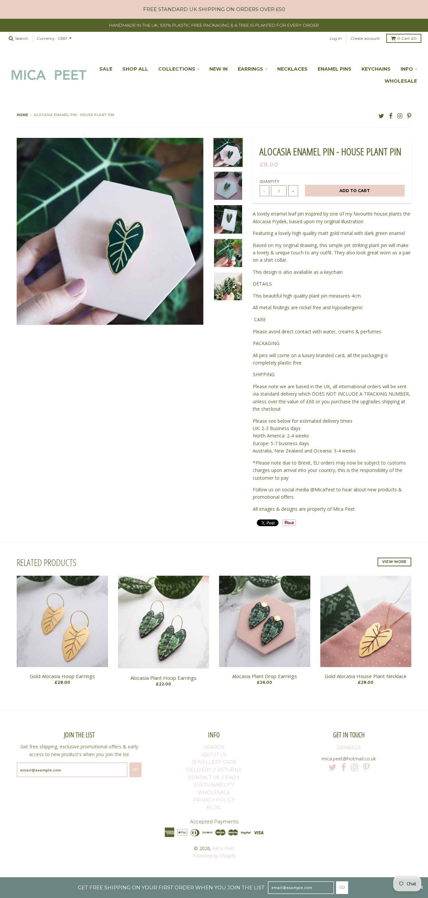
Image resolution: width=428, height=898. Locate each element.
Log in (336, 38)
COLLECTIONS (176, 69)
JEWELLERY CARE (214, 762)
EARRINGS (250, 69)
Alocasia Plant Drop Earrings (264, 676)
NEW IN (218, 69)
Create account (365, 38)
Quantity (269, 181)
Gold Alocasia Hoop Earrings (62, 676)
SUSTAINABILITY (214, 785)
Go (342, 887)
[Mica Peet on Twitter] (381, 115)
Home (22, 115)
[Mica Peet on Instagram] (399, 115)
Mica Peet (223, 848)
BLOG (214, 808)
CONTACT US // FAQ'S (214, 777)
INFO (407, 69)
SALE (105, 69)
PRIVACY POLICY (214, 800)
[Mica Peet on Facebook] (391, 115)
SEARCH (214, 747)
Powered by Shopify (214, 855)
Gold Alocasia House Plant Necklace (366, 676)
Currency (46, 38)
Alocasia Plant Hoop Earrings (163, 677)
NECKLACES (292, 69)
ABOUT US (214, 755)
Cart (407, 38)
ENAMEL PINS (334, 69)
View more (394, 561)
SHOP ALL (135, 69)
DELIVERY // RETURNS (213, 770)
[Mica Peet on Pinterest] (409, 115)
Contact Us (349, 746)
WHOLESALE (401, 81)
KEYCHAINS (376, 69)
